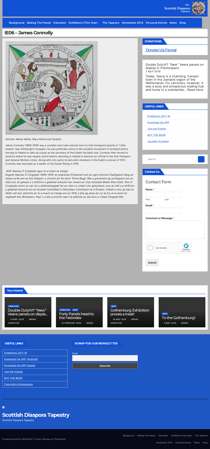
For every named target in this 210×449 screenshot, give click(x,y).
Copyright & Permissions (18, 384)
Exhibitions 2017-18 (158, 116)
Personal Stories (156, 22)
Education (59, 22)
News (173, 22)
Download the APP (158, 122)
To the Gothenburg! (178, 318)
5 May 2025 (170, 323)
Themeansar (59, 439)
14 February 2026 (71, 323)
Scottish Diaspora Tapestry (35, 415)
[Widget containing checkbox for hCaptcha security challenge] (169, 248)
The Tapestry (110, 22)
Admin (89, 323)
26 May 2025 (120, 319)
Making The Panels (39, 22)
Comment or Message (160, 218)
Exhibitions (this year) (83, 22)
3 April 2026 (17, 319)
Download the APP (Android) (21, 359)
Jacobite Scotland (158, 141)
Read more (195, 90)
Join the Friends (156, 128)
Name (150, 189)
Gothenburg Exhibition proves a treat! (129, 312)
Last (167, 199)
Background (16, 22)
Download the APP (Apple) (19, 365)
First (148, 199)
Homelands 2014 (132, 22)
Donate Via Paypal (161, 50)
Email (150, 205)
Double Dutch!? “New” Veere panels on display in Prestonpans (175, 66)
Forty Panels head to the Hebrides (76, 316)
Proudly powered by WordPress (17, 439)
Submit (152, 262)
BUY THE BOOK (156, 135)
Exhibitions (14, 306)
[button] (205, 22)
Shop (182, 22)
